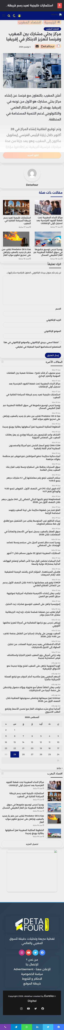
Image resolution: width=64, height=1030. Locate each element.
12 (41, 742)
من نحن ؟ (32, 959)
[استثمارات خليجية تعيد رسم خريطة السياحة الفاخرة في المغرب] (16, 207)
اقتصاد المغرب (29, 22)
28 (23, 754)
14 (23, 742)
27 (32, 754)
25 (49, 754)
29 (15, 754)
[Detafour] (56, 15)
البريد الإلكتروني (53, 320)
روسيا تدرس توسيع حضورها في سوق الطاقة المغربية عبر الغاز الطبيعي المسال (48, 252)
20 (32, 748)
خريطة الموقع (32, 983)
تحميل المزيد (32, 844)
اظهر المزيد (33, 155)
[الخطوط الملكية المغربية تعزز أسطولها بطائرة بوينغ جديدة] (54, 833)
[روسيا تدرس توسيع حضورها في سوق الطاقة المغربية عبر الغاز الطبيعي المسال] (48, 239)
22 (15, 748)
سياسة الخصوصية (32, 974)
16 (6, 742)
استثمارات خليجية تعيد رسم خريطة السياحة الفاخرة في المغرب (17, 220)
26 (41, 754)
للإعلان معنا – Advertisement (32, 969)
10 (58, 742)
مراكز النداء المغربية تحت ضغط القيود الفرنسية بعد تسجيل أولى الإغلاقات (49, 220)
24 (58, 754)
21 (23, 748)
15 (15, 742)
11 (49, 742)
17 (58, 748)
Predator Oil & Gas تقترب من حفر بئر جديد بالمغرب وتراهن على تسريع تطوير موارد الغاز (16, 252)
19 (41, 748)
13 (32, 742)
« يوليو (60, 768)
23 (6, 748)
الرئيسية (50, 22)
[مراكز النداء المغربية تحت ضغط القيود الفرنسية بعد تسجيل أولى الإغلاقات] (48, 207)
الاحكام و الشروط (32, 978)
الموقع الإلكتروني (52, 331)
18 (49, 748)
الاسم (58, 309)
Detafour (47, 46)
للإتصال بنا (32, 964)
